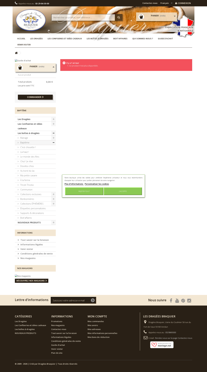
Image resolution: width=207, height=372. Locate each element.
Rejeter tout (84, 191)
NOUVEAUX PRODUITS (29, 222)
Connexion (184, 3)
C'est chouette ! (28, 147)
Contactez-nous (149, 3)
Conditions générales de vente (36, 253)
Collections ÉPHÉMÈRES (31, 203)
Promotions (56, 321)
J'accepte (123, 191)
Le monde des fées (29, 156)
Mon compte (97, 316)
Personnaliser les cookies (97, 184)
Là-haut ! (24, 151)
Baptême (24, 142)
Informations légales (31, 244)
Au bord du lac (27, 170)
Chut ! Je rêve (26, 161)
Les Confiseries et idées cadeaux (65, 38)
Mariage (24, 137)
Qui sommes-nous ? (142, 38)
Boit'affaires (120, 38)
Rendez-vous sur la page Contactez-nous (173, 338)
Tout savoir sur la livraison (34, 239)
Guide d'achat (165, 38)
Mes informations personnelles (102, 333)
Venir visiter (24, 44)
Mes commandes (96, 321)
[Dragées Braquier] (31, 20)
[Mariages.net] (159, 344)
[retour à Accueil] (16, 53)
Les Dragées (36, 38)
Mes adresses (94, 329)
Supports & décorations (32, 213)
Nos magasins (27, 258)
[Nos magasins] (35, 276)
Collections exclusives (30, 194)
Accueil (21, 38)
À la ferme (25, 180)
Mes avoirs (93, 325)
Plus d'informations (74, 184)
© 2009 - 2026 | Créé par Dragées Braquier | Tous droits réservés (46, 363)
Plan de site (56, 353)
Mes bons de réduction (99, 337)
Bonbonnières (27, 199)
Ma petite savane (28, 175)
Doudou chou (27, 166)
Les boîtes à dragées (98, 38)
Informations (25, 232)
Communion (26, 189)
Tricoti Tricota (26, 184)
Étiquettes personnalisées (33, 208)
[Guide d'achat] (35, 60)
